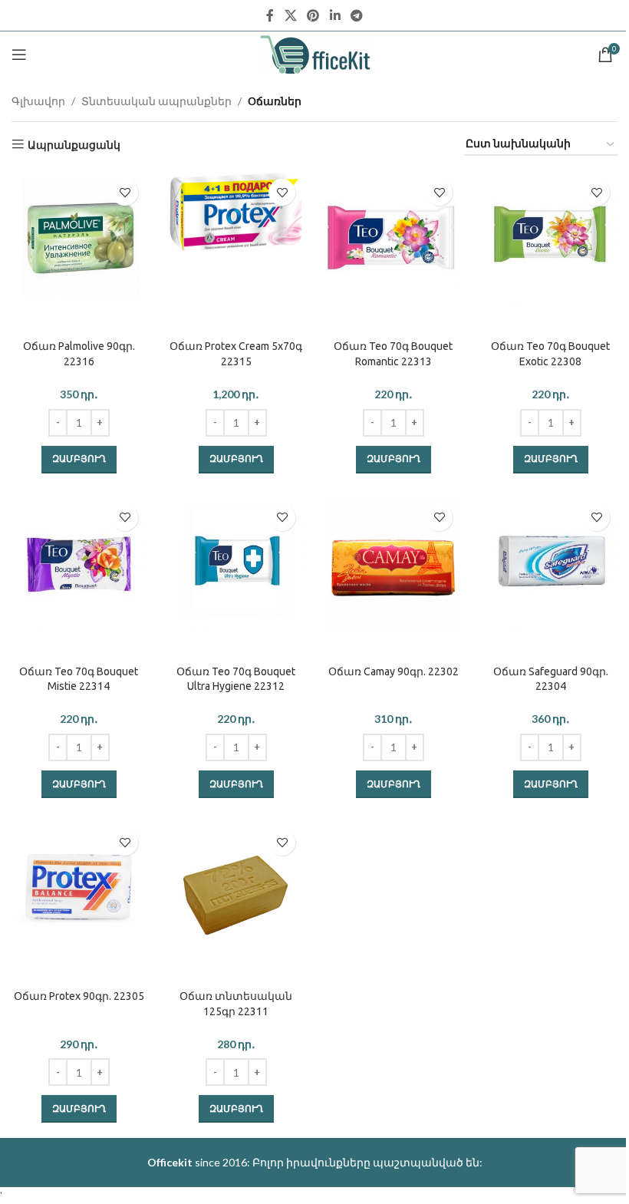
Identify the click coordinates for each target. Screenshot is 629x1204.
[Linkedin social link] (334, 15)
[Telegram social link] (356, 15)
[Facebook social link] (270, 15)
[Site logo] (314, 53)
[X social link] (290, 15)
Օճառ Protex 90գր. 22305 (79, 996)
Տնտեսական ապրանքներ (156, 100)
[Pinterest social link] (313, 15)
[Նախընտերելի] (124, 192)
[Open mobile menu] (19, 54)
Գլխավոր (38, 100)
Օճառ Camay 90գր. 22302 (393, 671)
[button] (79, 459)
